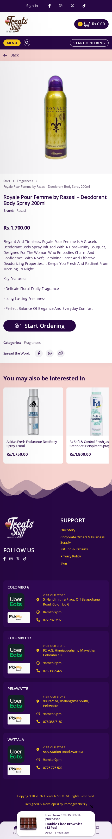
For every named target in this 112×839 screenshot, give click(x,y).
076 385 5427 (52, 671)
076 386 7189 (52, 721)
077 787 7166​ (52, 620)
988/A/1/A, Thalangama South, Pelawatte (66, 701)
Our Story (67, 530)
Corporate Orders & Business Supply (82, 540)
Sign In (32, 6)
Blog (63, 563)
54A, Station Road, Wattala (63, 749)
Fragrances (25, 180)
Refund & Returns (74, 549)
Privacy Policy (70, 556)
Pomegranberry (75, 804)
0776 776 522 (52, 767)
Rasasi (21, 210)
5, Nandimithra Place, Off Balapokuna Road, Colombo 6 (71, 600)
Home (15, 833)
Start (6, 180)
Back (14, 55)
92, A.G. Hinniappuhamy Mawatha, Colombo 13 (69, 650)
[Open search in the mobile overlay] (27, 42)
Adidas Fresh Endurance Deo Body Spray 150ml (32, 444)
